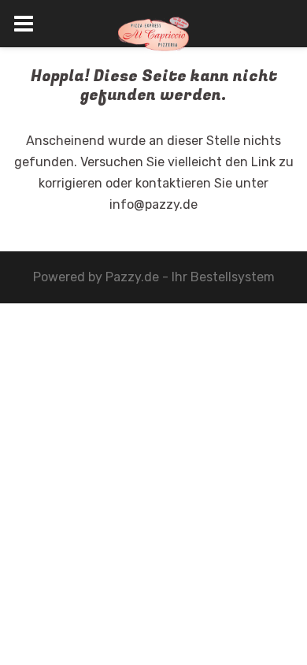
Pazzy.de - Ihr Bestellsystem (190, 276)
